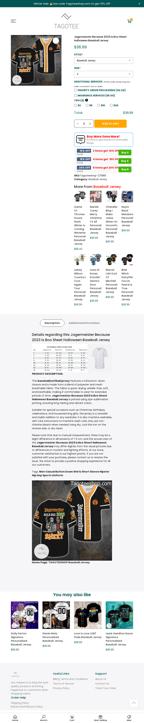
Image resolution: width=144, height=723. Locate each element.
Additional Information (84, 323)
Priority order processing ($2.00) (102, 90)
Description (52, 323)
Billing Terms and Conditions (70, 679)
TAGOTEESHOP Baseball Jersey (69, 562)
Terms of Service (63, 683)
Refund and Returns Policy (27, 706)
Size (77, 68)
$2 (79, 105)
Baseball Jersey (98, 179)
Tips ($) (80, 100)
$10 (103, 105)
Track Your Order (105, 688)
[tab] (52, 323)
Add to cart (110, 124)
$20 (115, 105)
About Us (100, 679)
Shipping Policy (20, 703)
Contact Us (102, 683)
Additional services (88, 81)
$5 (90, 105)
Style (78, 54)
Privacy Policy (61, 688)
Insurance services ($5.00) (96, 95)
